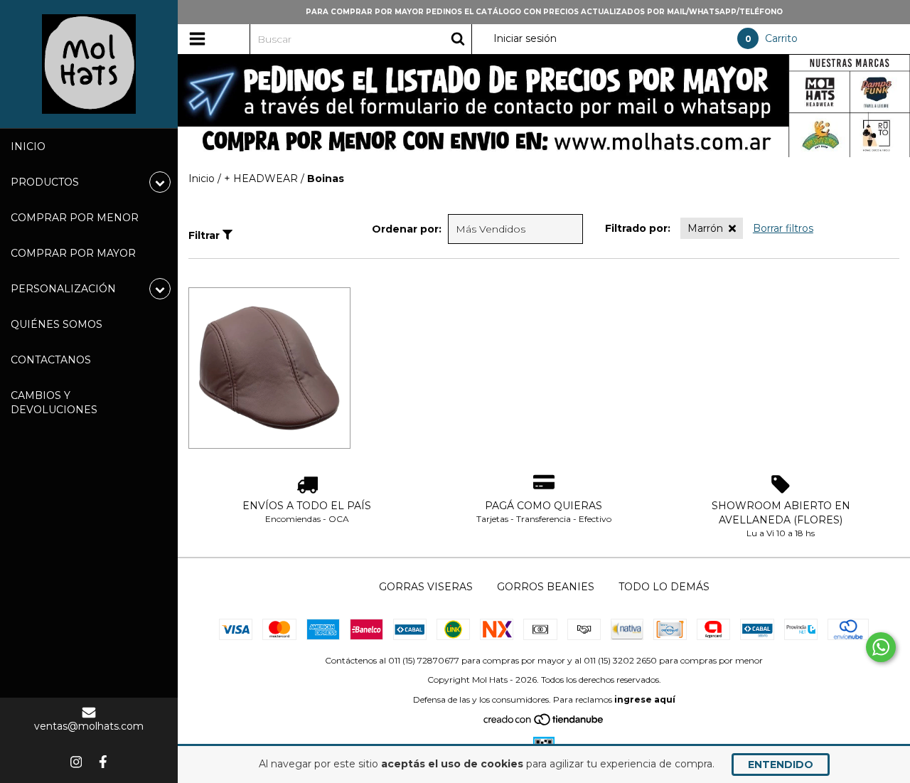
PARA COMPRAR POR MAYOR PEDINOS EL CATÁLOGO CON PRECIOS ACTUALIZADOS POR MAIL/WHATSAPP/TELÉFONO (544, 11)
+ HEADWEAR (261, 178)
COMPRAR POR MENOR (75, 217)
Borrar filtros (783, 228)
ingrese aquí (644, 699)
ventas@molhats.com (89, 726)
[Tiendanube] (544, 722)
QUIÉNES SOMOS (56, 324)
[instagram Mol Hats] (76, 762)
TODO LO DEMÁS (664, 586)
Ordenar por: (406, 229)
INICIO (28, 146)
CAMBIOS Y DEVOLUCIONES (54, 402)
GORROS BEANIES (545, 586)
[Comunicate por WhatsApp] (881, 647)
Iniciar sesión (525, 38)
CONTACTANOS (51, 359)
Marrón (705, 228)
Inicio (201, 178)
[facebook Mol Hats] (103, 762)
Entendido (780, 764)
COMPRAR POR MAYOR (73, 253)
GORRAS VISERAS (426, 586)
